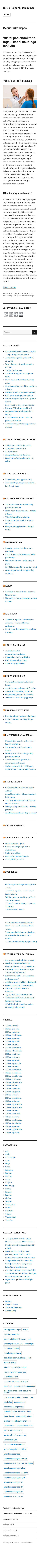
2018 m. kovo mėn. (12, 1095)
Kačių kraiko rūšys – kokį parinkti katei (19, 691)
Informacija (9, 1170)
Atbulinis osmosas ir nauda (14, 909)
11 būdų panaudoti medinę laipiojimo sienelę (21, 941)
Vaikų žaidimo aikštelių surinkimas (17, 517)
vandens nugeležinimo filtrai (15, 1449)
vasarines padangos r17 (13, 1487)
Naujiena (8, 1182)
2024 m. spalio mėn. (12, 1038)
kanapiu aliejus (10, 1362)
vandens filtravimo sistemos (15, 1435)
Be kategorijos (10, 1157)
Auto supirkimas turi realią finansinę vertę (19, 960)
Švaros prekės (10, 1204)
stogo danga (9, 1416)
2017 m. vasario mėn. (12, 1113)
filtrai (29, 1357)
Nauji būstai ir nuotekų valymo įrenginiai (19, 405)
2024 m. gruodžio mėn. (13, 1035)
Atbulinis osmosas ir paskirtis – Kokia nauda (21, 982)
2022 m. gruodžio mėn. (13, 1047)
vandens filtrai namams (13, 1430)
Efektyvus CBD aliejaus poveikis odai (18, 408)
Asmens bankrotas (10, 1519)
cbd (29, 1339)
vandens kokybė (10, 1439)
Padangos (8, 1188)
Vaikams (8, 1214)
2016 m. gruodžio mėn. (13, 1120)
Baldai (7, 1154)
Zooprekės (11, 872)
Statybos (8, 1201)
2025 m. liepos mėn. (12, 1032)
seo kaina (8, 1402)
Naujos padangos (15, 825)
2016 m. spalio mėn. (12, 1126)
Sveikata (8, 1207)
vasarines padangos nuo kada (16, 1472)
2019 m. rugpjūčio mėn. (13, 1076)
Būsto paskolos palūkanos (14, 859)
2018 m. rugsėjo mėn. (13, 1091)
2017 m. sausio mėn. (12, 1117)
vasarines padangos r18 (13, 1491)
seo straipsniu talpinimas (14, 1406)
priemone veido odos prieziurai (16, 1397)
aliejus (25, 1329)
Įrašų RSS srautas (11, 1304)
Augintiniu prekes (15, 645)
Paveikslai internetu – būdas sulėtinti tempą (20, 392)
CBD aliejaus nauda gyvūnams (16, 660)
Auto (7, 1151)
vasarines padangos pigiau (14, 1477)
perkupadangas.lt (10, 1530)
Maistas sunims (13, 542)
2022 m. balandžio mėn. (13, 1051)
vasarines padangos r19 (13, 1496)
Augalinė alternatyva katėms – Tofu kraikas (20, 688)
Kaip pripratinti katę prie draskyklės (17, 455)
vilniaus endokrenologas (26, 296)
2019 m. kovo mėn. (12, 1085)
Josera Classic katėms (12, 651)
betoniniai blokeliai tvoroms (15, 1339)
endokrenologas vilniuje (10, 296)
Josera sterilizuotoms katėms (15, 654)
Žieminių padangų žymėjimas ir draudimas (20, 716)
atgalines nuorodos (11, 1334)
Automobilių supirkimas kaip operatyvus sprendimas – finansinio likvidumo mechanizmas (19, 622)
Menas (7, 1179)
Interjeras (8, 1173)
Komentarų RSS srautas (13, 1307)
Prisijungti (8, 1301)
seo (31, 1397)
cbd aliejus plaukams (12, 1353)
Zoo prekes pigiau (15, 676)
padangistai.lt (8, 1524)
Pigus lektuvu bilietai (17, 473)
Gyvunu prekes (13, 781)
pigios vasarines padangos (24, 1386)
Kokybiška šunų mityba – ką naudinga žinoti (21, 567)
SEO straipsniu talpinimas (19, 498)
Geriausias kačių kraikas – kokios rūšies (19, 694)
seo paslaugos (19, 1402)
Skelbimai (8, 1198)
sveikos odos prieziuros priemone (17, 1421)
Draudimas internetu (17, 710)
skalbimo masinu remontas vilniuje (17, 1411)
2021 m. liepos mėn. (12, 1060)
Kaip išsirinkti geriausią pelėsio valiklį (18, 479)
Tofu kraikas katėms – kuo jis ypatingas (19, 697)
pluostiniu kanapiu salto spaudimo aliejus (17, 1391)
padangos (8, 1386)
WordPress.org (10, 1310)
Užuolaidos (9, 1210)
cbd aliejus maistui (11, 1348)
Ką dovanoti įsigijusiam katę (15, 663)
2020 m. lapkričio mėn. (13, 1073)
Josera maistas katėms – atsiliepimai (17, 657)
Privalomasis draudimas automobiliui (17, 1513)
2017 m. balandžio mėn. (13, 1107)
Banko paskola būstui (12, 853)
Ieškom (9, 586)
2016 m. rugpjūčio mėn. (13, 1129)
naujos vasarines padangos (15, 1372)
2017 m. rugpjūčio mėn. (13, 1104)
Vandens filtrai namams (13, 370)
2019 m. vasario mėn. (12, 1088)
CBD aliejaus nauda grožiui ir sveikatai (19, 395)
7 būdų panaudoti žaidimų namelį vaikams (20, 932)
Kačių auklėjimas (11, 451)
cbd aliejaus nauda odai (13, 1343)
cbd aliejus (29, 1343)
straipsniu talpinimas (24, 1416)
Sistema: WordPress (26, 1543)
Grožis (7, 1166)
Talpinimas (11, 613)
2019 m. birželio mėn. (13, 1079)
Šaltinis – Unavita (9, 287)
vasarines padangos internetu (15, 1458)
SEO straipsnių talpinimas (19, 8)
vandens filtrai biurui (25, 1425)
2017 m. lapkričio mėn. (13, 1098)
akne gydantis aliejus (12, 1329)
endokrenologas (27, 293)
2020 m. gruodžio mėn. (13, 1069)
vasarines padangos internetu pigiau (18, 1463)
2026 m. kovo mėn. (12, 1025)
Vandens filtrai (10, 1217)
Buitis (7, 1160)
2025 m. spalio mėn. (12, 1029)
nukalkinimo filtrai (11, 1376)
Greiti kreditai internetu (19, 837)
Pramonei (8, 1195)
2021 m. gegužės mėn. (13, 1063)
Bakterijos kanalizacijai (19, 735)
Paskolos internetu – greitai (14, 843)
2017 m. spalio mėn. (12, 1101)
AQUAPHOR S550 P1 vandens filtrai (18, 994)
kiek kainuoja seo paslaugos (15, 1367)
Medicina (17, 293)
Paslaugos (8, 1192)
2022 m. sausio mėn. (12, 1057)
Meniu (6, 14)
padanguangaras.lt (10, 1535)
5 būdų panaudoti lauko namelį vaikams (19, 922)
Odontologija (9, 1185)
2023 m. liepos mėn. (12, 1041)
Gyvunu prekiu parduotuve (20, 439)
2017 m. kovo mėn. (12, 1110)
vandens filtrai (9, 1425)
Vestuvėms (9, 1220)
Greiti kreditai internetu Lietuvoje (17, 856)
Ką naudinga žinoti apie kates (15, 448)
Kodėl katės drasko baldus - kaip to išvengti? (21, 813)
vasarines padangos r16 (13, 1482)
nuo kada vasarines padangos (16, 1381)
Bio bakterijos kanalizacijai (13, 1508)
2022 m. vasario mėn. (12, 1054)
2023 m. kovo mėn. (12, 1044)
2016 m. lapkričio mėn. (13, 1123)
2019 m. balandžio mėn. (13, 1082)
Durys (7, 1163)
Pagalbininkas (10, 1279)
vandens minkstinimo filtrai (14, 1444)
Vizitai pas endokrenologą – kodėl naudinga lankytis (19, 41)
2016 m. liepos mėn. (12, 1132)
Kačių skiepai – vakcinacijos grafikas (18, 445)
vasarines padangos (12, 1454)
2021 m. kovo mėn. (12, 1066)
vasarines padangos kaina (14, 1468)
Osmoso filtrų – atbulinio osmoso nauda (19, 985)
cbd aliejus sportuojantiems (15, 1357)
